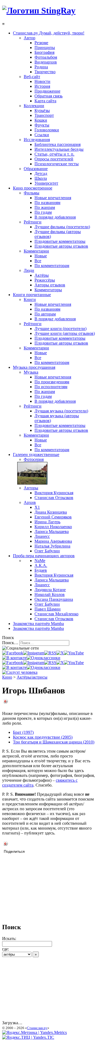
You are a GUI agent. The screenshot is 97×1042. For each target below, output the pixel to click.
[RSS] (50, 653)
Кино (7, 677)
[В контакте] (14, 657)
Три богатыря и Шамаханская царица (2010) (53, 742)
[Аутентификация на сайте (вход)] (19, 672)
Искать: (9, 938)
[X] (60, 653)
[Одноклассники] (43, 657)
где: (5, 949)
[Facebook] (12, 653)
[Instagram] (33, 653)
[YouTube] (74, 653)
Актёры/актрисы (32, 677)
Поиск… (10, 642)
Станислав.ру (37, 1028)
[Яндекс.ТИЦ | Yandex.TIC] (28, 1037)
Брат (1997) (23, 732)
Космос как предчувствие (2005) (42, 737)
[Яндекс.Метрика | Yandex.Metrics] (34, 1032)
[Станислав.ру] (38, 10)
